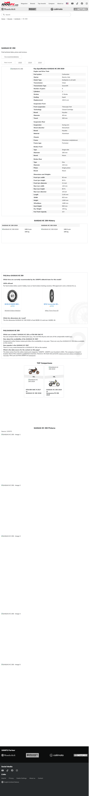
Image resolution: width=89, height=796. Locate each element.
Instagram (32, 355)
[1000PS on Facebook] (82, 3)
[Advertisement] (44, 33)
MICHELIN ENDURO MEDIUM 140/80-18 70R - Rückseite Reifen (12, 304)
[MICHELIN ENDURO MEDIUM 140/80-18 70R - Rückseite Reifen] (12, 295)
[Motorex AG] (81, 9)
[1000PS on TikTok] (77, 3)
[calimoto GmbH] (57, 9)
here (31, 336)
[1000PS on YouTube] (72, 3)
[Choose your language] (67, 3)
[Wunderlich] (8, 9)
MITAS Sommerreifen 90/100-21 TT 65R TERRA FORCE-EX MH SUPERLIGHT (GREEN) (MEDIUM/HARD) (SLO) (52, 304)
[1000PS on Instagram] (86, 3)
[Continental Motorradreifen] (32, 9)
